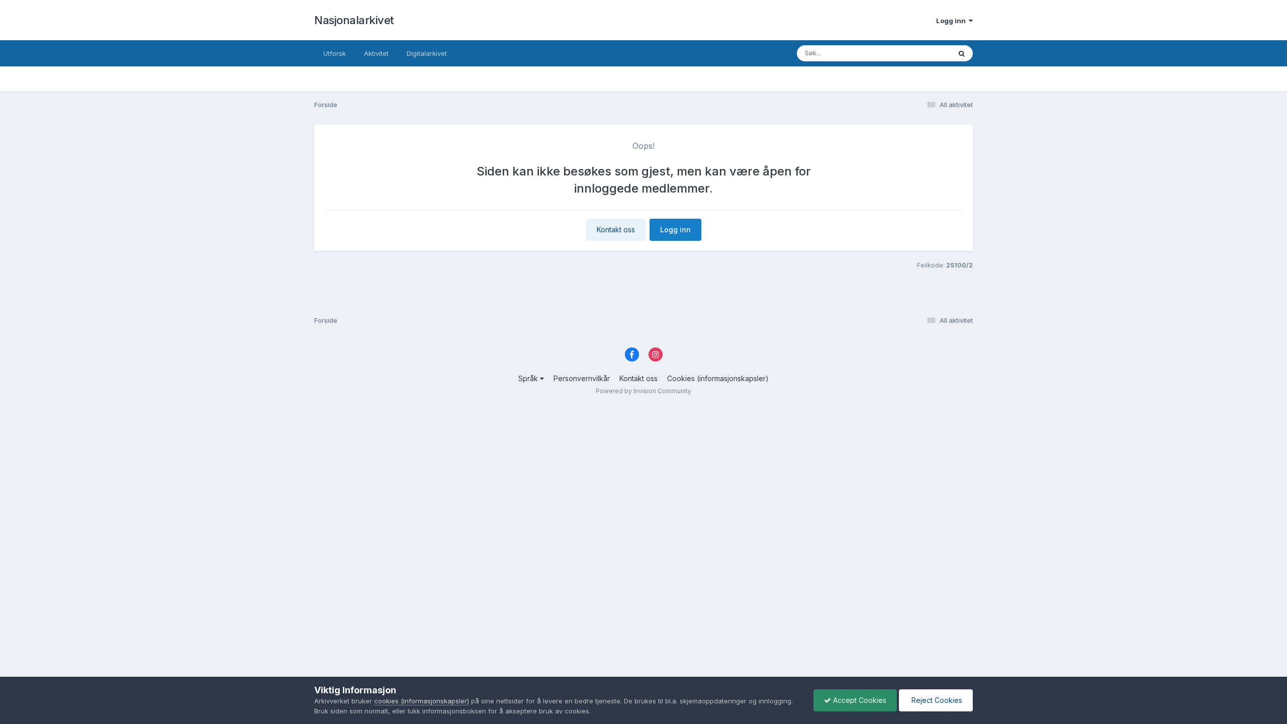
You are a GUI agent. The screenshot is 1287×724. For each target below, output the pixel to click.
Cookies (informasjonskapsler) (718, 378)
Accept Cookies (858, 700)
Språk (529, 378)
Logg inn (952, 21)
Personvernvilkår (582, 378)
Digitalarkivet (427, 53)
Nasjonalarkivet (354, 20)
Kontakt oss (616, 229)
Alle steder (921, 53)
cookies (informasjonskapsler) (421, 701)
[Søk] (962, 53)
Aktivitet (376, 53)
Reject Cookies (935, 700)
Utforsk (334, 53)
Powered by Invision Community (643, 391)
